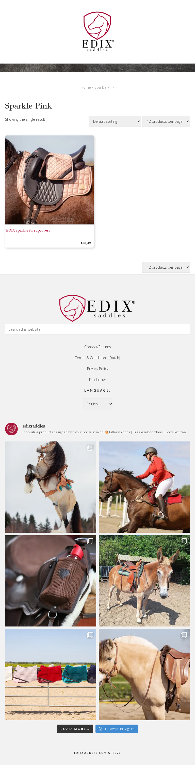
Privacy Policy (97, 368)
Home (86, 87)
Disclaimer (97, 379)
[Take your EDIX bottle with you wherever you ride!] (50, 580)
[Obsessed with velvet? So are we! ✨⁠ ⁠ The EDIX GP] (144, 487)
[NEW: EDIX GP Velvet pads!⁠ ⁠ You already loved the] (50, 674)
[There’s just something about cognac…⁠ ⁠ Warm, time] (144, 674)
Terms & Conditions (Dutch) (97, 357)
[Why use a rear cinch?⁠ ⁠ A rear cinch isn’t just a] (50, 487)
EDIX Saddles (97, 31)
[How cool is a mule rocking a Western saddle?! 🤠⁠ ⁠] (144, 580)
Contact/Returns (97, 346)
